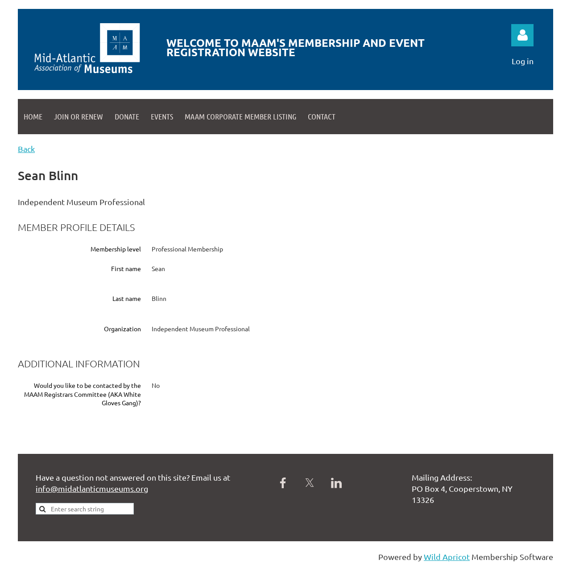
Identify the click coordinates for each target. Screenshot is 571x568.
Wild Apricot (447, 556)
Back (26, 148)
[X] (309, 483)
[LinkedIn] (336, 483)
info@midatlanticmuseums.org (92, 488)
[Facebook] (283, 483)
